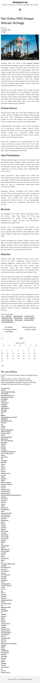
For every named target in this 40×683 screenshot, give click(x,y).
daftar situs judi (29, 316)
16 (34, 353)
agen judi (8, 316)
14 (24, 353)
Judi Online (10, 314)
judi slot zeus (18, 320)
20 (18, 356)
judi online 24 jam (7, 318)
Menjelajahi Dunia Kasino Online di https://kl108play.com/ (16, 384)
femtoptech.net (20, 2)
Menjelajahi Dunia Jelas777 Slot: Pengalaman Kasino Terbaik (16, 380)
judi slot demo (18, 318)
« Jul (2, 366)
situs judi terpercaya (7, 322)
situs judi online (29, 320)
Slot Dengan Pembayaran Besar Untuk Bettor (11, 329)
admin (4, 32)
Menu (20, 9)
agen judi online (17, 316)
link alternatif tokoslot (31, 63)
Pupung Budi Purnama (26, 679)
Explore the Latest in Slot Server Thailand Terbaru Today (15, 379)
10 (2, 353)
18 (7, 356)
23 (34, 356)
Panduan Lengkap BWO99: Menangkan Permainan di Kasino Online (18, 382)
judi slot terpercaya (7, 320)
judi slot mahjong (29, 318)
